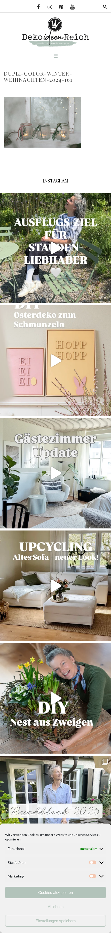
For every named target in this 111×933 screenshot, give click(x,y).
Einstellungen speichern (56, 921)
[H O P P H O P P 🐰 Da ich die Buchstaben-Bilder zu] (55, 360)
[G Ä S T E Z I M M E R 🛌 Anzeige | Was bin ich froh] (55, 473)
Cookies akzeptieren (55, 892)
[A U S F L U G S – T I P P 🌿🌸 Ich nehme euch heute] (55, 248)
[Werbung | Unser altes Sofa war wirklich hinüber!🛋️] (55, 585)
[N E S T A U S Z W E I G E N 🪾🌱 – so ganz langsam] (55, 698)
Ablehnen (56, 906)
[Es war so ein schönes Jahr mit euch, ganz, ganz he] (55, 811)
